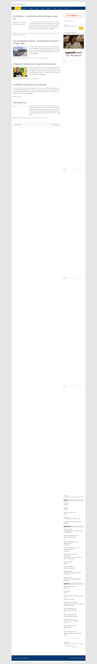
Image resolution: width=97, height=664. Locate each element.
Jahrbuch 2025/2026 (38, 58)
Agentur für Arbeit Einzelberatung (70, 610)
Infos (42, 8)
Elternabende (66, 588)
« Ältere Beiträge (17, 124)
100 (75, 638)
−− (69, 638)
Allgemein (20, 33)
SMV (46, 117)
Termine (24, 8)
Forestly (75, 661)
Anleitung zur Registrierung (68, 21)
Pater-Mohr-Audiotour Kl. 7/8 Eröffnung (71, 621)
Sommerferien (66, 523)
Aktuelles (18, 8)
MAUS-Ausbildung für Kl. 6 (69, 549)
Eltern (54, 8)
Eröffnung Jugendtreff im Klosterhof (70, 616)
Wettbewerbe (36, 78)
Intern (66, 8)
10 (72, 638)
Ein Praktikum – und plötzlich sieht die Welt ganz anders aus (35, 17)
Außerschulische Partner (35, 33)
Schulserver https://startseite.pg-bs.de (76, 658)
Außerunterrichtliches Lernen (45, 33)
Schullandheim (45, 58)
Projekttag (65, 504)
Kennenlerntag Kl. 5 (67, 555)
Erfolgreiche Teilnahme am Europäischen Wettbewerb (34, 64)
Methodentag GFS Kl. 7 (68, 543)
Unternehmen (23, 35)
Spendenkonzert (19, 102)
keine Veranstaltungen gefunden (69, 645)
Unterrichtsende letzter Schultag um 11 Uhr (72, 518)
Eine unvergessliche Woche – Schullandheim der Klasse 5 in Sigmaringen (36, 42)
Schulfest (65, 514)
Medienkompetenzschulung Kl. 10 (70, 537)
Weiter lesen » (52, 28)
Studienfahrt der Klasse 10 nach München (30, 84)
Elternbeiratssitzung (67, 627)
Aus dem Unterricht (26, 33)
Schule (37, 8)
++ (77, 638)
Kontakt (31, 8)
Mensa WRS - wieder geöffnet (69, 568)
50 (73, 638)
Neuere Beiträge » (55, 124)
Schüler (48, 8)
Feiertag (65, 592)
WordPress (83, 661)
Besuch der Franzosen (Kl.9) (69, 599)
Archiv (60, 8)
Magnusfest (66, 563)
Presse (53, 33)
